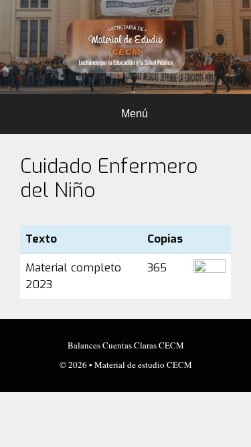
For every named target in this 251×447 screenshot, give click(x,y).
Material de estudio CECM (143, 365)
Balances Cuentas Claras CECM (126, 345)
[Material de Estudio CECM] (125, 46)
